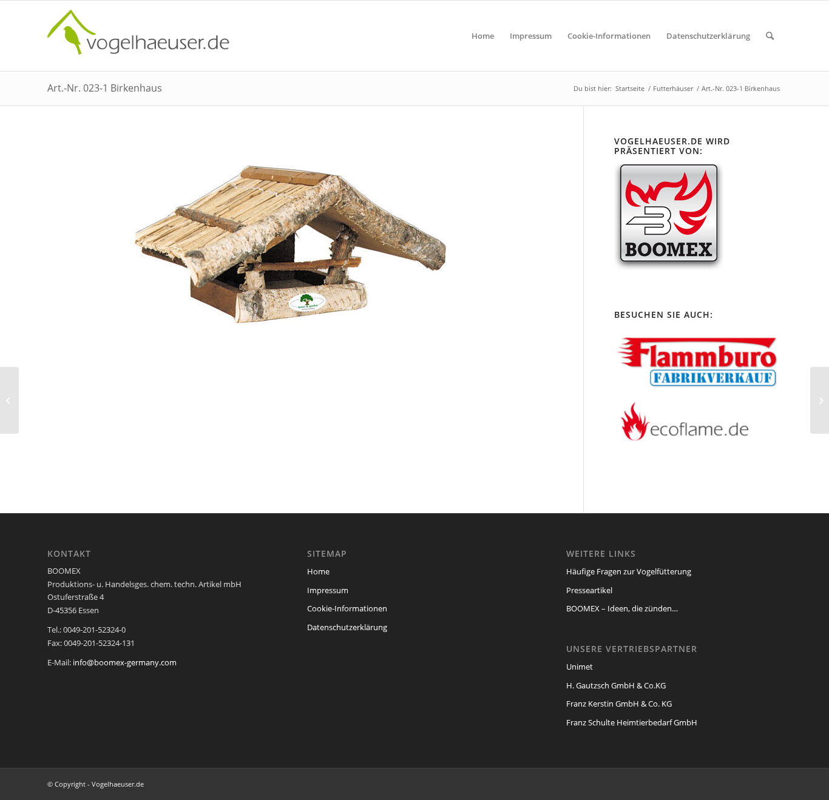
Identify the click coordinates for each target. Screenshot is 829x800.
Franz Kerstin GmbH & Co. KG (619, 703)
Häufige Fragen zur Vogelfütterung (628, 571)
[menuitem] (483, 36)
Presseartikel (589, 590)
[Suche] (770, 36)
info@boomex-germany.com (125, 662)
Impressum (327, 590)
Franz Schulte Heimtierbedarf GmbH (631, 722)
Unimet (579, 666)
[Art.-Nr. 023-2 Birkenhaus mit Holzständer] (9, 400)
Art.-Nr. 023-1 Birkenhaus (104, 88)
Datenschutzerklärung (347, 627)
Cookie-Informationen (347, 608)
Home (318, 571)
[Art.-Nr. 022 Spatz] (819, 400)
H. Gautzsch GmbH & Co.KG (616, 685)
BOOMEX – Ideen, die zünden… (622, 608)
